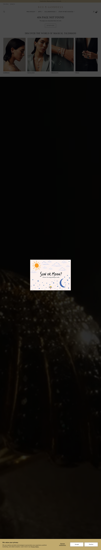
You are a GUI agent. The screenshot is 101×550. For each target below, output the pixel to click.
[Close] (69, 261)
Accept (77, 544)
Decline (91, 544)
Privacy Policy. (35, 547)
